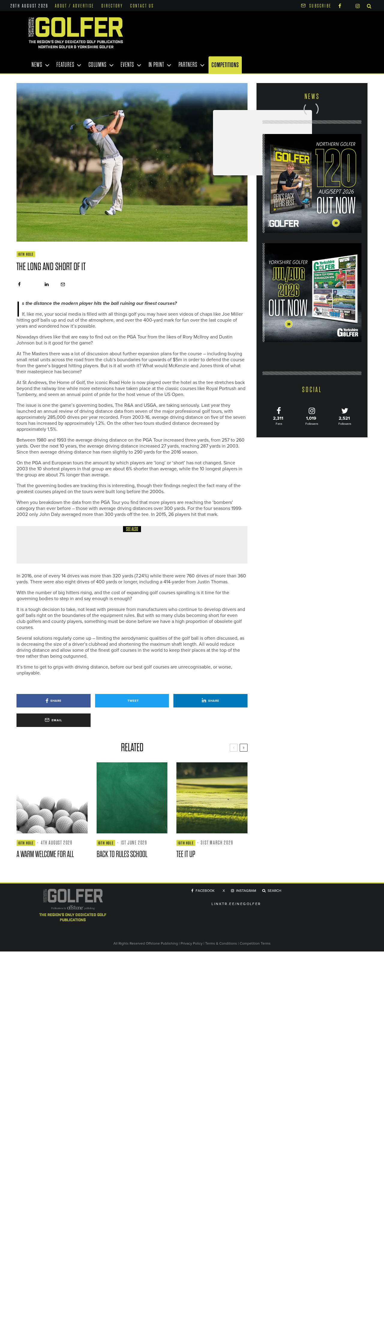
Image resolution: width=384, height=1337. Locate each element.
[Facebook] (340, 5)
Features (65, 64)
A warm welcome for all (87, 549)
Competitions (225, 64)
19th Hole (26, 254)
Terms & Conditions (221, 943)
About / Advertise (74, 6)
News (37, 64)
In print (156, 64)
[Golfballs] (37, 545)
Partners (187, 64)
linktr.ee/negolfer (236, 903)
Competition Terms (255, 943)
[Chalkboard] (132, 797)
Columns (97, 64)
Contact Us (142, 6)
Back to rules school (122, 854)
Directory (112, 6)
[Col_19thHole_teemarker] (212, 797)
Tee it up (185, 854)
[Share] (19, 284)
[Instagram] (357, 5)
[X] (348, 4)
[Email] (63, 284)
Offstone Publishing (162, 943)
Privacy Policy (191, 943)
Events (127, 64)
